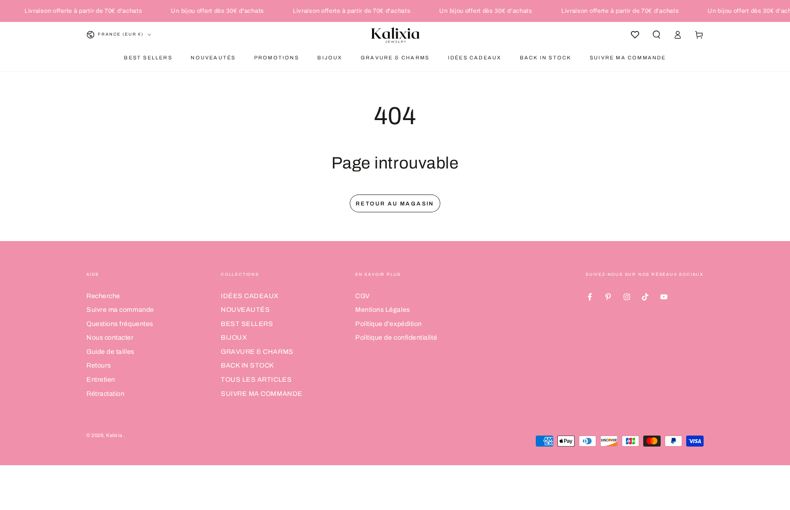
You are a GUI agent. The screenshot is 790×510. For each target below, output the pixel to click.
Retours (98, 365)
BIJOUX (234, 337)
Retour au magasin (395, 203)
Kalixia (114, 435)
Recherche (103, 296)
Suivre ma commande (120, 309)
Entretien (100, 379)
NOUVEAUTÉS (245, 309)
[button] (656, 35)
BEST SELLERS (247, 323)
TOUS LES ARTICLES (256, 379)
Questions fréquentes (119, 323)
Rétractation (105, 393)
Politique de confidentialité (396, 337)
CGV (362, 296)
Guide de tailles (110, 351)
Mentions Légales (382, 309)
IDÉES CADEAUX (250, 296)
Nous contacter (110, 337)
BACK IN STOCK (247, 365)
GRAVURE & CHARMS (257, 351)
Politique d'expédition (388, 323)
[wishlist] (635, 35)
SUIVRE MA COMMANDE (262, 393)
